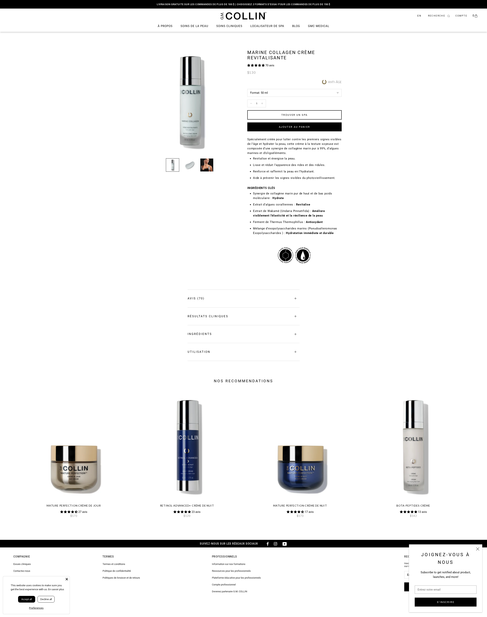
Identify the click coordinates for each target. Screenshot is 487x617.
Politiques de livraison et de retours (121, 577)
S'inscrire (445, 602)
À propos (165, 26)
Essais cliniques (22, 564)
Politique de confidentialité (117, 570)
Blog (296, 26)
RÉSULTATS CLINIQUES (208, 316)
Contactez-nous (21, 570)
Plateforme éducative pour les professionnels (236, 577)
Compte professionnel (224, 584)
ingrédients (200, 334)
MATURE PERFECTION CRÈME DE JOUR (74, 505)
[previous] (12, 453)
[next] (475, 453)
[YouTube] (284, 543)
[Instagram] (275, 543)
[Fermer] (477, 549)
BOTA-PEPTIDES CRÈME (413, 505)
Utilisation (199, 352)
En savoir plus (56, 589)
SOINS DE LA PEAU (194, 26)
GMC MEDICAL (318, 26)
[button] (256, 65)
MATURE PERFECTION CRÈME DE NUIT (300, 505)
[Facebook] (266, 543)
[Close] (67, 579)
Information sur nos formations (228, 564)
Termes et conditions (114, 564)
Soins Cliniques (229, 26)
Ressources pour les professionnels (231, 570)
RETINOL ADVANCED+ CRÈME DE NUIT (187, 505)
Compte (461, 15)
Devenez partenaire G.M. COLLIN (229, 591)
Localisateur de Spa (267, 26)
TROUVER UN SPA (294, 114)
